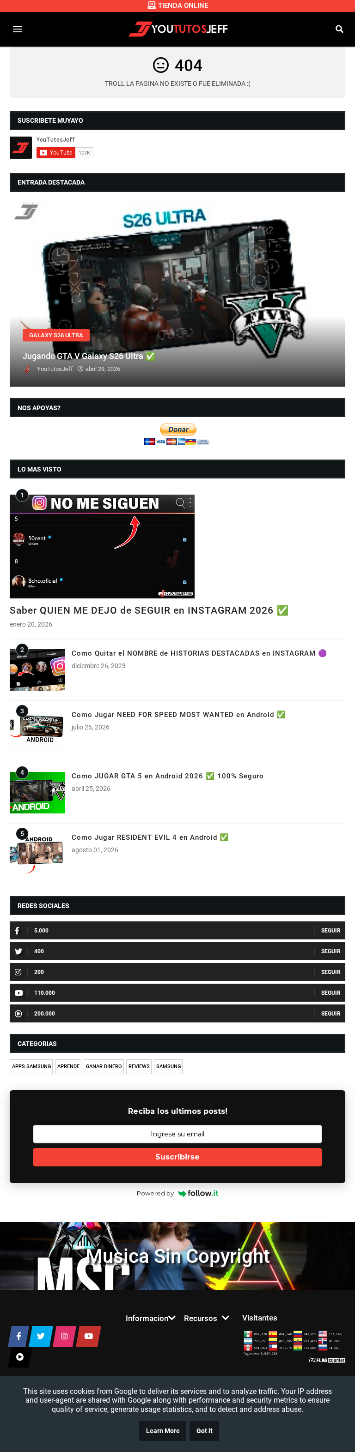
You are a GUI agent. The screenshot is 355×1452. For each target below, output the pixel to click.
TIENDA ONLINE (183, 5)
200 (39, 972)
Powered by (155, 1193)
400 (39, 951)
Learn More (163, 1431)
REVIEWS (139, 1067)
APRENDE (68, 1067)
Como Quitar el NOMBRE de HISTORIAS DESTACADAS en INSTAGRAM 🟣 (199, 653)
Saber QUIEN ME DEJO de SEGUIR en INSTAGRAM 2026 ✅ (149, 610)
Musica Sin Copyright (178, 1256)
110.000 (44, 993)
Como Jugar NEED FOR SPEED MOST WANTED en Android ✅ (179, 715)
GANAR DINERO (104, 1067)
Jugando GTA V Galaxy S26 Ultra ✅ (89, 356)
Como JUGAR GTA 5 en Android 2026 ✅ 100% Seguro (168, 776)
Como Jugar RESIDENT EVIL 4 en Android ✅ (150, 837)
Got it (204, 1431)
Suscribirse (177, 1157)
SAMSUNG (168, 1067)
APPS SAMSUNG (31, 1067)
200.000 (44, 1013)
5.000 (41, 930)
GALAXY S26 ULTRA (56, 335)
